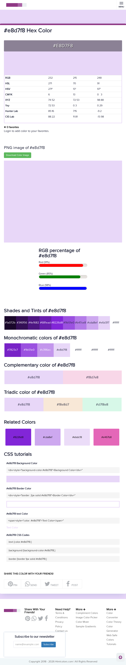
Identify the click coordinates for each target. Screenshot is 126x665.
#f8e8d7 (63, 405)
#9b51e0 (68, 322)
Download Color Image (17, 155)
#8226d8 (57, 322)
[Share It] (46, 619)
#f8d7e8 (92, 377)
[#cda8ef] (47, 428)
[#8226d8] (18, 428)
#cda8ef (92, 322)
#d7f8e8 (102, 405)
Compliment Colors (87, 613)
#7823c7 (12, 350)
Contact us (61, 631)
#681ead (45, 322)
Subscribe (48, 644)
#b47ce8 (80, 322)
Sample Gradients (86, 626)
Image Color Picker (86, 617)
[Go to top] (120, 657)
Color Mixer (82, 622)
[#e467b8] (106, 428)
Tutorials (111, 644)
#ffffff (116, 322)
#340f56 (22, 322)
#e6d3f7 (104, 322)
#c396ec (45, 350)
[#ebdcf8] (77, 428)
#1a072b (10, 322)
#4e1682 (33, 322)
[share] (34, 619)
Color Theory (113, 622)
